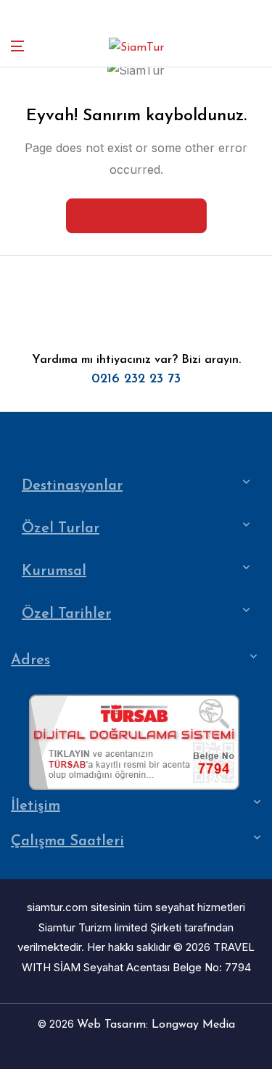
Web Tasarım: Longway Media (156, 1025)
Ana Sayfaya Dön (145, 215)
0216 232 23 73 (136, 379)
